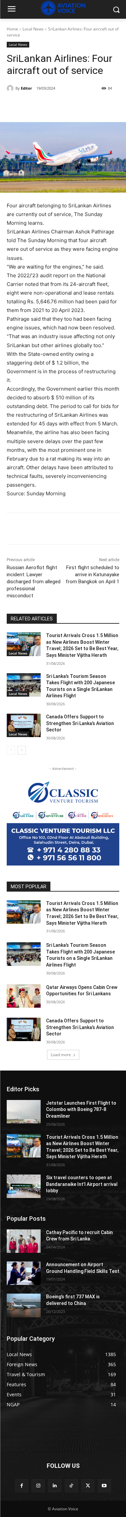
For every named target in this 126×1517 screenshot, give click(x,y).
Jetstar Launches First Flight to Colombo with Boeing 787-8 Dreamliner (81, 1109)
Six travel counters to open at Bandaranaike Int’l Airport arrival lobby (82, 1184)
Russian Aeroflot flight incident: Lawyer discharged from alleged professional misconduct (33, 582)
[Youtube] (104, 1485)
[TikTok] (71, 1485)
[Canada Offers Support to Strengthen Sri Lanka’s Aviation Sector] (24, 725)
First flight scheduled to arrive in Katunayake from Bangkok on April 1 (92, 575)
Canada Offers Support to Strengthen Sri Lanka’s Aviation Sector (80, 723)
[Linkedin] (54, 1485)
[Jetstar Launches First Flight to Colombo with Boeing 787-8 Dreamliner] (24, 1111)
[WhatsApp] (81, 105)
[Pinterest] (65, 105)
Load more (61, 1054)
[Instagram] (38, 1485)
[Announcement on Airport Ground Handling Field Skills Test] (24, 1273)
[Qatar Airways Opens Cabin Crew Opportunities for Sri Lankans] (24, 996)
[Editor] (11, 88)
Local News (33, 29)
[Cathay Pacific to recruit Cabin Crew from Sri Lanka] (24, 1241)
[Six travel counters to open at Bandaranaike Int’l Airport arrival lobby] (24, 1186)
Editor (26, 88)
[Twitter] (50, 105)
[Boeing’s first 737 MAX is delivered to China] (24, 1305)
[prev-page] (11, 750)
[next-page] (21, 750)
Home (12, 29)
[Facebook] (34, 105)
